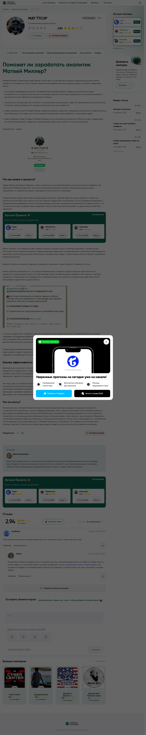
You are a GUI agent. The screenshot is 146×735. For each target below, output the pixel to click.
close (106, 342)
